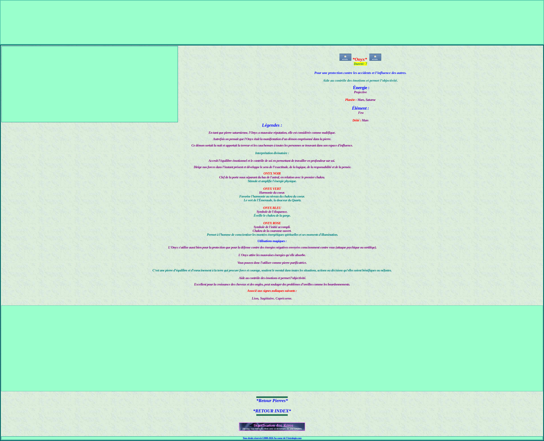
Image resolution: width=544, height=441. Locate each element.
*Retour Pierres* (272, 400)
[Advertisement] (272, 20)
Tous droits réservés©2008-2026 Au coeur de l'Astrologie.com (272, 438)
